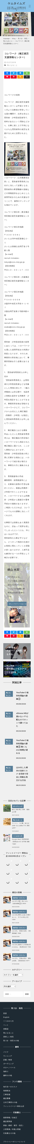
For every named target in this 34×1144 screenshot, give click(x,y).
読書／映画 (7, 1060)
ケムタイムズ (16, 3)
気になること (12, 65)
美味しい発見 (8, 1037)
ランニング (7, 1056)
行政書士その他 (9, 1133)
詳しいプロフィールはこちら (18, 604)
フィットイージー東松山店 (13, 1106)
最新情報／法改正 (10, 1118)
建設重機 (6, 1098)
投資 (5, 1013)
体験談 (5, 1029)
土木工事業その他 (10, 1102)
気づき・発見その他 (11, 1041)
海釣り (5, 1071)
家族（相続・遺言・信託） (13, 1125)
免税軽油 (6, 1091)
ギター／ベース (9, 1068)
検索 (27, 994)
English (6, 1017)
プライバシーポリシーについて (14, 1141)
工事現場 (6, 1094)
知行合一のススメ (10, 1087)
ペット (5, 1025)
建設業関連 (7, 1121)
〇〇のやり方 (8, 1021)
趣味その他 (7, 1075)
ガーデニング (8, 1064)
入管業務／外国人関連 (12, 1129)
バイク (5, 1052)
